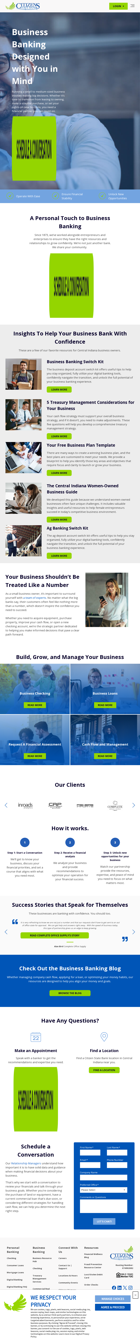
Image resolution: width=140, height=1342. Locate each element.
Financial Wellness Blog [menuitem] (93, 1256)
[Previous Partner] (6, 805)
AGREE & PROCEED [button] (113, 1307)
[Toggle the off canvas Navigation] (132, 6)
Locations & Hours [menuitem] (68, 1275)
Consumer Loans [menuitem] (15, 1265)
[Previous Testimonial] (6, 932)
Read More (34, 705)
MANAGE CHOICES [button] (113, 1299)
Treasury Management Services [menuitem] (39, 1278)
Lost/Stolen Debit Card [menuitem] (93, 1276)
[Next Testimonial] (134, 932)
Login (117, 6)
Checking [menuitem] (11, 1258)
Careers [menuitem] (63, 1258)
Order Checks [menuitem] (91, 1284)
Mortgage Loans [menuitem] (15, 1272)
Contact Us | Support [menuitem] (65, 1267)
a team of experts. (35, 598)
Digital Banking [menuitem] (14, 1279)
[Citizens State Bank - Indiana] (22, 6)
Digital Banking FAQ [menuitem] (17, 1286)
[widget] (70, 933)
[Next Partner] (134, 805)
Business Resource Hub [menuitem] (42, 1260)
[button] (135, 1295)
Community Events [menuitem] (68, 1282)
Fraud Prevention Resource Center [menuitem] (93, 1266)
